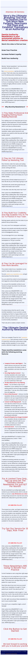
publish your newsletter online (14, 274)
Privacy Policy (14, 653)
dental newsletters (9, 71)
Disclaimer (7, 653)
